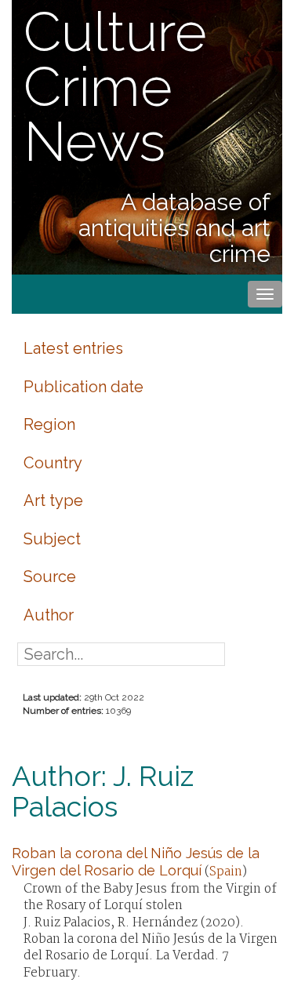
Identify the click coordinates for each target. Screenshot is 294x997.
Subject (52, 538)
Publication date (83, 386)
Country (53, 462)
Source (50, 576)
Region (49, 424)
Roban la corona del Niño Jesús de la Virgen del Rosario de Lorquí (136, 862)
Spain (225, 872)
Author (49, 615)
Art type (53, 500)
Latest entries (73, 348)
